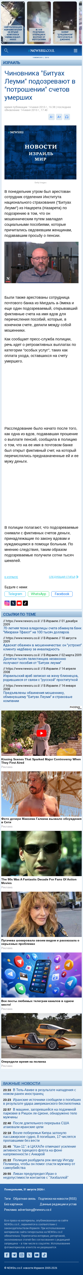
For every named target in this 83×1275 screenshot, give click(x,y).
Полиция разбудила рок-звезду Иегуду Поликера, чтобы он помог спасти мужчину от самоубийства (39, 1164)
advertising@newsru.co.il (34, 1209)
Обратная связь (24, 1198)
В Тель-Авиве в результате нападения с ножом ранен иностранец (39, 1092)
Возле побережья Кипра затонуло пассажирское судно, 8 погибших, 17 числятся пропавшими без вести (39, 1136)
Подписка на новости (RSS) (57, 1198)
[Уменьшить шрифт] (51, 117)
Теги (7, 1198)
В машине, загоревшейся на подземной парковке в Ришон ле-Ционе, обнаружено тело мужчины (40, 1113)
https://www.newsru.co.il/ (23, 621)
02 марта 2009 (72, 655)
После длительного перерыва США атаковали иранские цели (36, 1125)
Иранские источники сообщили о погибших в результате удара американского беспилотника (42, 1101)
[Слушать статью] (71, 117)
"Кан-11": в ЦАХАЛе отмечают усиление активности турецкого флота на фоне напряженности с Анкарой (39, 1150)
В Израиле (11, 577)
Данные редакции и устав (58, 1204)
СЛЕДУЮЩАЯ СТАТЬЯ (62, 577)
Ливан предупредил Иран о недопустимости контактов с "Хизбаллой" (36, 1175)
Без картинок (13, 1204)
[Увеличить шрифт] (59, 117)
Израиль (11, 62)
